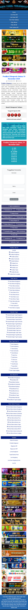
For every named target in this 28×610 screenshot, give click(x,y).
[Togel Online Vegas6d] (14, 496)
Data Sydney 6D (14, 368)
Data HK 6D (14, 366)
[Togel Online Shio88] (14, 585)
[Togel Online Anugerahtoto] (14, 560)
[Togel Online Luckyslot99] (14, 541)
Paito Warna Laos (14, 296)
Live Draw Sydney (14, 19)
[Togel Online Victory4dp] (14, 483)
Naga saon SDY (14, 448)
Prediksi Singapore (14, 252)
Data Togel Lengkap (14, 370)
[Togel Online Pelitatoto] (14, 64)
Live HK (14, 250)
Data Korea (14, 357)
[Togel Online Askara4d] (14, 503)
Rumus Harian (21, 210)
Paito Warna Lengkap (14, 307)
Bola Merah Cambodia (14, 384)
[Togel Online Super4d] (14, 45)
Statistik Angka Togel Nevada (15, 334)
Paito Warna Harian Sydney (14, 411)
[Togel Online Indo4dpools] (14, 534)
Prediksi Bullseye (15, 261)
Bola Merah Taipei (14, 395)
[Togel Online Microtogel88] (14, 471)
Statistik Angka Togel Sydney (15, 319)
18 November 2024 (11, 81)
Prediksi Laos (14, 267)
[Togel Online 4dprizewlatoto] (14, 522)
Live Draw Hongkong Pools (14, 460)
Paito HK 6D (14, 25)
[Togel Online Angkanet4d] (14, 572)
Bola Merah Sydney (14, 382)
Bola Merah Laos (15, 393)
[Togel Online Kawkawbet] (14, 490)
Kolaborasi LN (21, 238)
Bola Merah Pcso (15, 388)
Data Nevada (14, 364)
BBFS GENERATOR (15, 206)
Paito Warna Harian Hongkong (14, 409)
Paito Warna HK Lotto (21, 604)
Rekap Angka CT (8, 217)
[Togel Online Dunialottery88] (14, 553)
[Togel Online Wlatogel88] (14, 515)
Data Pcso (14, 355)
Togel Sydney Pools (14, 454)
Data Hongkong (14, 346)
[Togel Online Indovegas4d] (14, 591)
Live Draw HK (14, 14)
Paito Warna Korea (14, 294)
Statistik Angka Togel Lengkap (14, 337)
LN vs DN (14, 235)
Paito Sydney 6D (14, 27)
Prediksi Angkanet (14, 443)
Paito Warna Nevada (14, 301)
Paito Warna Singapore (14, 281)
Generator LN (8, 210)
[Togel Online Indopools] (14, 579)
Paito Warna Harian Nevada (14, 426)
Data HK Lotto (6, 606)
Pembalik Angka (8, 231)
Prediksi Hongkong (14, 254)
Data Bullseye (14, 353)
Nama (14, 186)
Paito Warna (14, 22)
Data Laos (14, 359)
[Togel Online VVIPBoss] (14, 32)
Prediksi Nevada (15, 272)
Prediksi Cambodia (14, 259)
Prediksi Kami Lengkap (14, 274)
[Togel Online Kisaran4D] (14, 51)
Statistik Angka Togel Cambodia (14, 321)
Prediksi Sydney (14, 256)
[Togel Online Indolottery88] (14, 566)
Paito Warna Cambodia (14, 288)
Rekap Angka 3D (20, 217)
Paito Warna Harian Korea (15, 420)
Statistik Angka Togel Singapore (14, 315)
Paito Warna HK (6, 599)
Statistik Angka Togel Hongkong (14, 317)
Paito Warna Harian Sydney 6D (14, 431)
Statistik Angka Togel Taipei (14, 332)
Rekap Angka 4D (8, 224)
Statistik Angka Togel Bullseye (14, 323)
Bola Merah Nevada (14, 397)
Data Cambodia (14, 350)
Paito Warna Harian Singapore (14, 407)
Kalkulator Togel (14, 242)
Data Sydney (14, 348)
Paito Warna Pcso (14, 292)
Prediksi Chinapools (6, 83)
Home (14, 12)
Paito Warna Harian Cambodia (14, 413)
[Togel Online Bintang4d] (14, 509)
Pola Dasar (15, 227)
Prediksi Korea (14, 265)
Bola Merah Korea (14, 390)
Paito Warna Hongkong (14, 283)
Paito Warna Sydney (14, 285)
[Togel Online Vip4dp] (14, 547)
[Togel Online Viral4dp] (14, 70)
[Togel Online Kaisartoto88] (14, 528)
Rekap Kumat (14, 213)
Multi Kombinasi (21, 231)
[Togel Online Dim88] (14, 39)
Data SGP (10, 601)
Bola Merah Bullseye (14, 386)
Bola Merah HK (14, 380)
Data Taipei (14, 361)
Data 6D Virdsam (14, 440)
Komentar (19, 81)
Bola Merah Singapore (14, 377)
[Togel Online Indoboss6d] (14, 477)
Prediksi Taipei (14, 269)
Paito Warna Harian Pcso (15, 418)
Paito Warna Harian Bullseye (14, 415)
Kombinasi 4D (8, 238)
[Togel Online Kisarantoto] (14, 58)
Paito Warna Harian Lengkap (14, 433)
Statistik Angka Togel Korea (14, 328)
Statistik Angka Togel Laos (14, 330)
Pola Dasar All (21, 224)
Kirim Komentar (14, 199)
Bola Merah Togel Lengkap (14, 399)
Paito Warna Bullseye (15, 290)
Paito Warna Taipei (14, 299)
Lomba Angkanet (14, 451)
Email (14, 192)
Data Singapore (14, 344)
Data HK (5, 601)
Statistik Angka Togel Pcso (14, 326)
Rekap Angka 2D (14, 220)
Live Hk (14, 463)
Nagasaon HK (14, 446)
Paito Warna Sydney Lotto (10, 604)
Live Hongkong (14, 457)
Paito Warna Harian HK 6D (15, 428)
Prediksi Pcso (14, 263)
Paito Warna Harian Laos (14, 422)
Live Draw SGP (14, 17)
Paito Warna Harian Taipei (14, 424)
